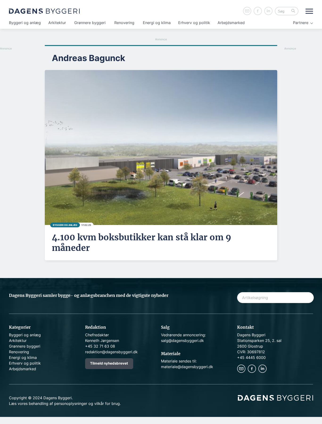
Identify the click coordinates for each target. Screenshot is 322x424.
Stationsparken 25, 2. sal (259, 340)
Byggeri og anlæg (25, 22)
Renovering (124, 22)
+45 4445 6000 (251, 357)
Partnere (300, 22)
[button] (293, 11)
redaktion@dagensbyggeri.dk (111, 351)
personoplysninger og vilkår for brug (87, 403)
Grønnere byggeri (90, 22)
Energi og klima (157, 22)
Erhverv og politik (194, 22)
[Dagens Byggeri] (44, 11)
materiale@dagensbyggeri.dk (187, 366)
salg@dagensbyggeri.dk (182, 340)
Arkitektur (57, 22)
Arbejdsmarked (231, 22)
